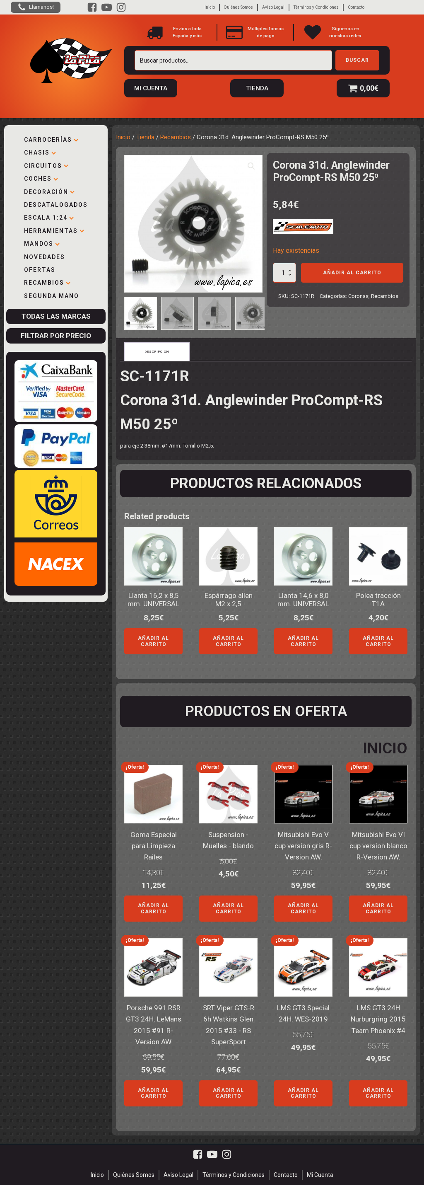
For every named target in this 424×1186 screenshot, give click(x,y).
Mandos (38, 243)
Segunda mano (51, 296)
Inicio (210, 7)
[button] (251, 166)
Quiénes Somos (238, 7)
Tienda (145, 137)
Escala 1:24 (45, 217)
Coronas (358, 296)
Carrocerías (48, 139)
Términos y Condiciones (316, 7)
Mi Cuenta (320, 1174)
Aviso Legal (273, 7)
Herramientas (51, 231)
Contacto (356, 7)
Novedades (44, 257)
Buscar (357, 60)
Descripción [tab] (157, 351)
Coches (38, 178)
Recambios (44, 282)
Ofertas (39, 269)
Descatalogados (56, 204)
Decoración (46, 192)
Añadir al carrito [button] (153, 641)
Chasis (37, 152)
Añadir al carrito (352, 273)
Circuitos (43, 165)
